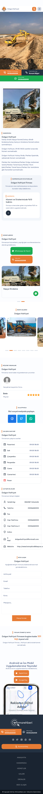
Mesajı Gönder (21, 618)
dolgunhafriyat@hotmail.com (27, 539)
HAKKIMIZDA (21, 763)
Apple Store (23, 673)
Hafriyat (24, 642)
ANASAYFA (21, 757)
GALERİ (22, 774)
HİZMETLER (21, 768)
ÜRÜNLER (21, 779)
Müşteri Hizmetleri (10, 732)
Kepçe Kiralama (10, 289)
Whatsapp (31, 732)
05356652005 (33, 508)
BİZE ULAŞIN (21, 785)
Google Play (23, 680)
